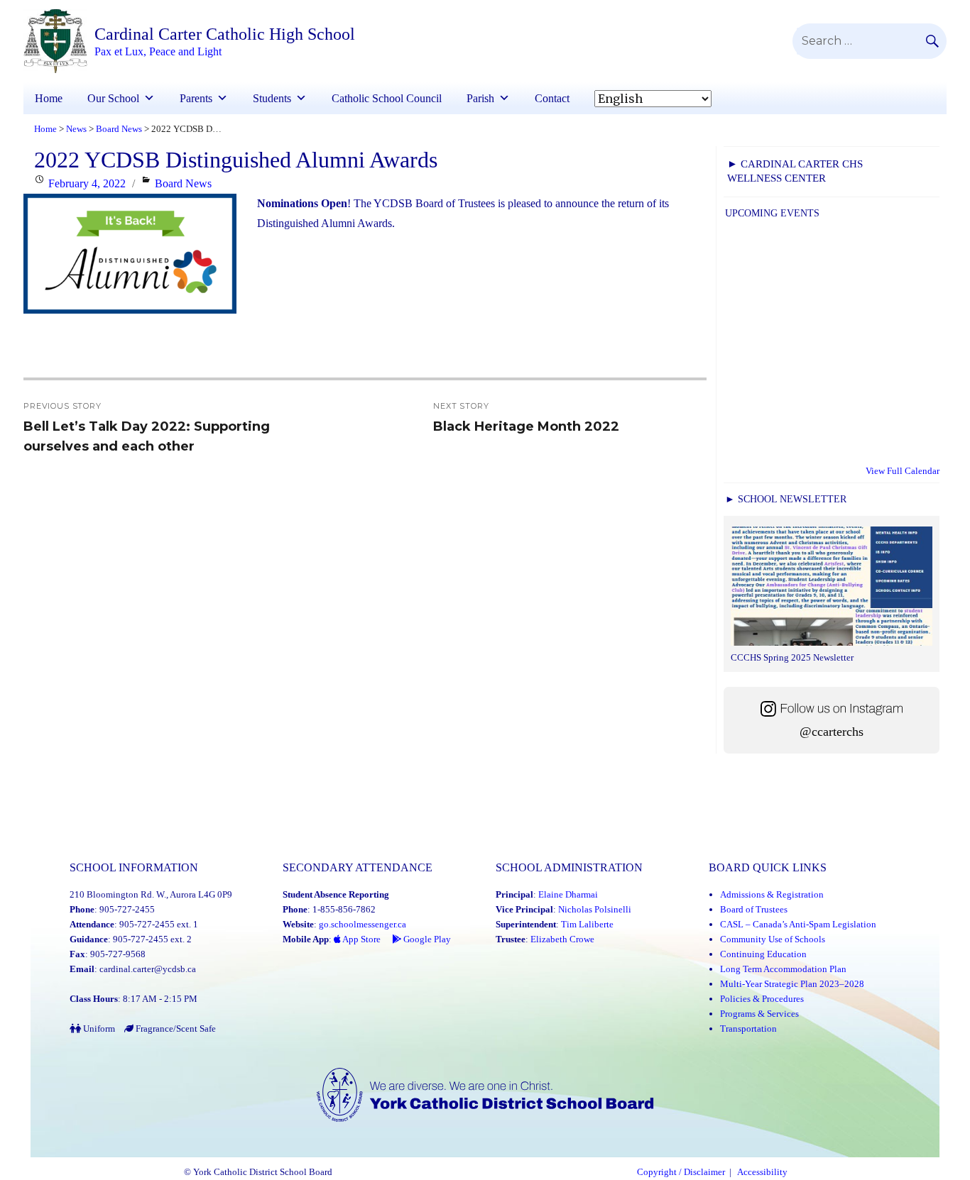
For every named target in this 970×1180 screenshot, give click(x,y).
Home (48, 98)
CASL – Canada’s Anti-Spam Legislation (798, 924)
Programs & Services (759, 1013)
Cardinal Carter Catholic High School (224, 34)
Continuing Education (763, 954)
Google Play (426, 939)
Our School (113, 98)
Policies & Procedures (762, 998)
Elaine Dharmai (568, 894)
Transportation (748, 1028)
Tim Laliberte (587, 924)
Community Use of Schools (772, 939)
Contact (552, 98)
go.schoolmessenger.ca (362, 924)
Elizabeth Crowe (562, 939)
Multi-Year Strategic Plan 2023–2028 (792, 983)
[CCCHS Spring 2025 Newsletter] (831, 588)
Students (272, 98)
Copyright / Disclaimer (681, 1172)
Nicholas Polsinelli (594, 909)
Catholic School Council (387, 98)
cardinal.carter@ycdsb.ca (147, 969)
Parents (196, 98)
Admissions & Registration (772, 894)
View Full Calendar (902, 470)
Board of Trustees (754, 909)
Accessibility (762, 1172)
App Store (361, 939)
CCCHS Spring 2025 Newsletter (792, 657)
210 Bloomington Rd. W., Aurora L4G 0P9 (151, 894)
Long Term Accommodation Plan (783, 969)
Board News (183, 183)
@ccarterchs (831, 731)
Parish (480, 98)
